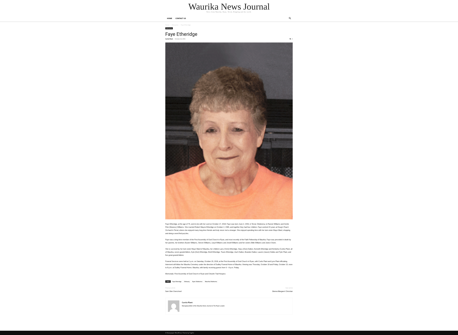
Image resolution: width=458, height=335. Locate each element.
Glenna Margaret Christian (282, 291)
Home (169, 18)
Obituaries (175, 25)
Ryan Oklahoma (197, 281)
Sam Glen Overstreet (173, 291)
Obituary (187, 281)
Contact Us (180, 18)
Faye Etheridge (181, 34)
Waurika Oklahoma (211, 281)
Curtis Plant (169, 39)
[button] (290, 18)
